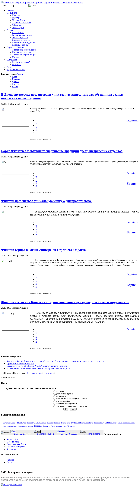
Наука (68, 422)
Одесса (15, 84)
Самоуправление (8, 426)
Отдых (91, 422)
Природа (114, 422)
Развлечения (126, 422)
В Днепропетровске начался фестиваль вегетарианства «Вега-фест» (38, 368)
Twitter (10, 462)
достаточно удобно (64, 394)
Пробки (120, 422)
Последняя (49, 373)
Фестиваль (59, 426)
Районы (132, 422)
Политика (108, 423)
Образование (85, 422)
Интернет (43, 422)
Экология (72, 426)
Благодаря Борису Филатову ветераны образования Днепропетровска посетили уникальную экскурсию (55, 361)
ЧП (68, 426)
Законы (29, 422)
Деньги (19, 422)
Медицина (63, 422)
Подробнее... (132, 120)
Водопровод (7, 422)
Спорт (15, 426)
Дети (24, 422)
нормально (61, 396)
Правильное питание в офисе (20, 363)
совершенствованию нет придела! (71, 406)
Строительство (22, 426)
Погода (102, 422)
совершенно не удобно (66, 403)
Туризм (53, 426)
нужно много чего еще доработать (72, 398)
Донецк (15, 81)
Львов (15, 86)
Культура (57, 422)
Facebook (11, 460)
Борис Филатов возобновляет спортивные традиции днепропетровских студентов (61, 151)
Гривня (13, 422)
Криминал (50, 422)
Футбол (64, 426)
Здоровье (36, 423)
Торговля (38, 426)
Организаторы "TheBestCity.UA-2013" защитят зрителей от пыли (37, 366)
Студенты (30, 426)
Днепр (20, 74)
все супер (60, 391)
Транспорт (46, 426)
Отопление (97, 422)
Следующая (36, 373)
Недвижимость (76, 423)
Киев (14, 76)
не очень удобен (63, 401)
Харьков (16, 79)
